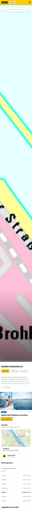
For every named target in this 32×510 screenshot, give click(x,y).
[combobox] (18, 10)
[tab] (5, 371)
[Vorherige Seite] (2, 9)
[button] (28, 9)
